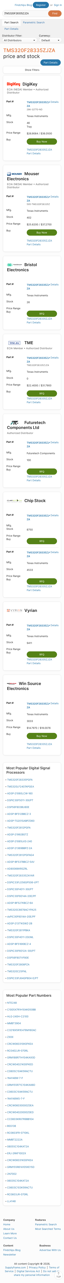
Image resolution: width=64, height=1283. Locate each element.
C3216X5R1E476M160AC (21, 1030)
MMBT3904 (14, 1023)
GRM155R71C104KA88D (21, 1084)
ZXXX (10, 1037)
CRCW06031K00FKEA (20, 1160)
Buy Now (42, 141)
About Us (8, 1228)
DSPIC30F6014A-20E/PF (21, 896)
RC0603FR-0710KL (18, 1132)
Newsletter (9, 1254)
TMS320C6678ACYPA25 (21, 909)
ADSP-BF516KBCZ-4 (19, 943)
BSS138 (11, 1125)
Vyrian (30, 610)
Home (6, 1224)
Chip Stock (34, 500)
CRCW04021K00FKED (20, 1064)
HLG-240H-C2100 (17, 1016)
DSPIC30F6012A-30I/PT (21, 950)
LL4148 (11, 1201)
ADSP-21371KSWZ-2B (19, 923)
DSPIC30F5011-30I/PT (20, 800)
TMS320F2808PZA (18, 964)
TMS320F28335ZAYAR (20, 875)
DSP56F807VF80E (18, 957)
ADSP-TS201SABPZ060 (20, 820)
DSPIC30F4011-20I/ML (20, 937)
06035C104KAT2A (18, 1180)
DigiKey (27, 88)
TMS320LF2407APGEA (20, 786)
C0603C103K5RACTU (20, 1187)
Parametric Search (46, 1224)
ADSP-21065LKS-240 (19, 841)
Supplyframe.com (15, 1267)
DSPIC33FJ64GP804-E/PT (22, 978)
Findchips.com (4, 5)
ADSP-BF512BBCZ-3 (19, 813)
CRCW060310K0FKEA (20, 1043)
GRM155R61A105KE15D (20, 1167)
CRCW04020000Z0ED (20, 1112)
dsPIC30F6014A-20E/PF (21, 916)
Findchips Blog (23, 5)
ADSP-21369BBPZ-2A (19, 848)
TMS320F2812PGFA (19, 827)
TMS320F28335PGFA (20, 779)
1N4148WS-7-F (16, 1098)
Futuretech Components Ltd (26, 427)
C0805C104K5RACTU (20, 1071)
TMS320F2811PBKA (18, 930)
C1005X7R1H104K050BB (21, 1009)
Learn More (10, 1233)
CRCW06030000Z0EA (20, 1105)
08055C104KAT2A (18, 1146)
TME (29, 345)
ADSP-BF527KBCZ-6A (20, 902)
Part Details (50, 62)
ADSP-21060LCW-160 (20, 793)
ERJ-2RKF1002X (16, 1153)
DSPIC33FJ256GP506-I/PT (23, 882)
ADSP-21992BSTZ (17, 834)
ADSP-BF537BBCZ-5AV (20, 861)
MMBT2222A (15, 1139)
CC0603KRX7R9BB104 (20, 1119)
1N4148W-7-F (15, 1078)
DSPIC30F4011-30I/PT (20, 889)
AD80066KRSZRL (17, 868)
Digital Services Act (28, 1271)
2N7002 (12, 1173)
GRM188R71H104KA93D (21, 1057)
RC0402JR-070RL (17, 1050)
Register (41, 5)
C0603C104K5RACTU (20, 1091)
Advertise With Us (50, 1250)
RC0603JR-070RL (17, 1194)
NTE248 (12, 1002)
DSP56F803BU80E (18, 807)
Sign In (58, 5)
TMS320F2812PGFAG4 (20, 855)
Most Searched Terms (48, 1228)
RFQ (41, 313)
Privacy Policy (37, 1267)
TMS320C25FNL (17, 971)
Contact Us (10, 1237)
